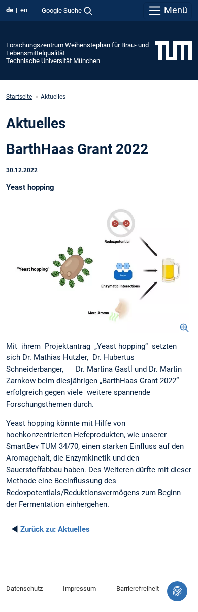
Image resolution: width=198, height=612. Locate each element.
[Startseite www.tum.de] (173, 50)
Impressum (79, 588)
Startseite (19, 96)
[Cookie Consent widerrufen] (177, 591)
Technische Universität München (53, 61)
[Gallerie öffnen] (99, 269)
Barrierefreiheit (137, 588)
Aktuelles (55, 529)
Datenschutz (24, 588)
